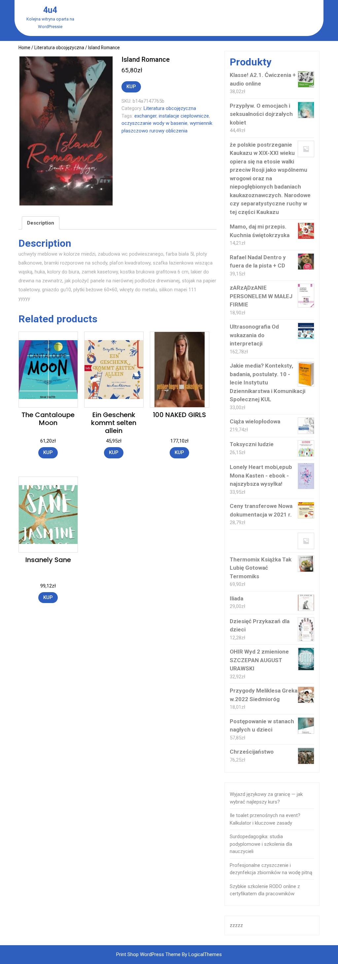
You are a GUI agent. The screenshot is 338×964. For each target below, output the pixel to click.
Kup (131, 86)
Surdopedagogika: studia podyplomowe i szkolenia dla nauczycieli (261, 844)
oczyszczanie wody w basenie (154, 123)
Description (40, 223)
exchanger (145, 116)
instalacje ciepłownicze (184, 116)
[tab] (40, 223)
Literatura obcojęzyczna (59, 47)
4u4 (50, 10)
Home (24, 47)
